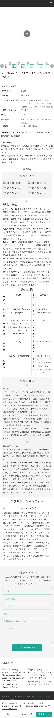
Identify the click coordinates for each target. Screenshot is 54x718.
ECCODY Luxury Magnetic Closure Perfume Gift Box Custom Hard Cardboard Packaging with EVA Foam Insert (13, 686)
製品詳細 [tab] (27, 169)
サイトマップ (42, 696)
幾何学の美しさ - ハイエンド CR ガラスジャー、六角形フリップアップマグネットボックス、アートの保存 (40, 683)
